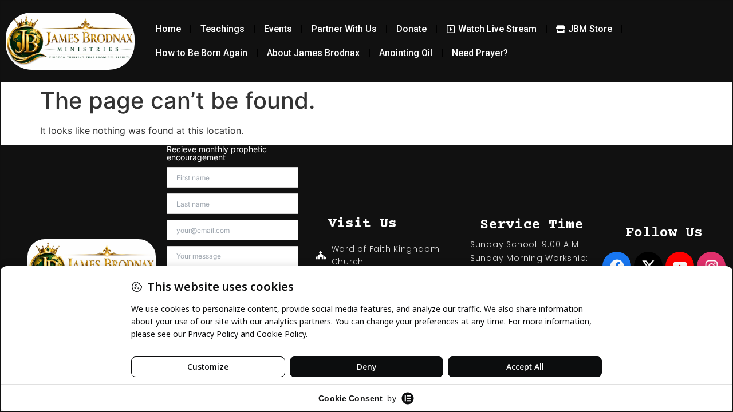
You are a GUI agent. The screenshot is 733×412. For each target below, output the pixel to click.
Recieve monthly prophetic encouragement (217, 153)
